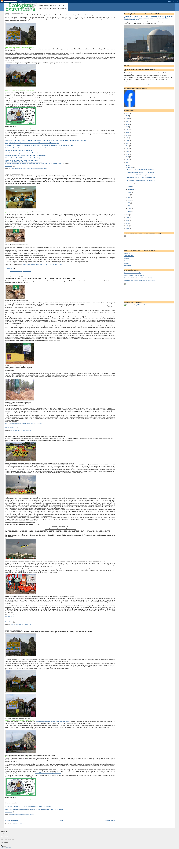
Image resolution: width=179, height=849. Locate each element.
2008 (127, 162)
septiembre (131, 189)
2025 (127, 116)
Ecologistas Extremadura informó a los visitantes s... (141, 180)
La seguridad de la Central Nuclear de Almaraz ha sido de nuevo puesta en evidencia (35, 436)
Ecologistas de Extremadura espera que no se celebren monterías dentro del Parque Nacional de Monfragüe (33, 147)
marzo (129, 205)
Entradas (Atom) (17, 823)
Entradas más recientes (11, 820)
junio (129, 197)
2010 (127, 157)
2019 (127, 132)
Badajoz (126, 263)
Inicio (61, 820)
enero (129, 211)
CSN (30, 624)
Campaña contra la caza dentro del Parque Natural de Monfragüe (25, 155)
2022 (127, 124)
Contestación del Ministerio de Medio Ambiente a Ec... (142, 169)
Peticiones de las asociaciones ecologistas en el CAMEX (22, 160)
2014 (127, 146)
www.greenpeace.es (11, 616)
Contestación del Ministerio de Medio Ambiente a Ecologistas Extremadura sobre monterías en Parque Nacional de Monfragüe (49, 15)
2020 (127, 129)
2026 (127, 113)
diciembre (130, 167)
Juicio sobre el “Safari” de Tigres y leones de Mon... (141, 175)
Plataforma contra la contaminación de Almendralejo (138, 277)
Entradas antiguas (110, 820)
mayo (129, 200)
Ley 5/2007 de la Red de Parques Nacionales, (48, 773)
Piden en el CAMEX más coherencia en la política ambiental (23, 162)
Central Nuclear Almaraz (15, 624)
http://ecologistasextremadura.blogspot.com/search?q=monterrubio (42, 264)
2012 (127, 151)
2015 (127, 143)
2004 (127, 220)
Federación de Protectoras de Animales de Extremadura (139, 280)
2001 (127, 228)
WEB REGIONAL (129, 256)
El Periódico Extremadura (55, 163)
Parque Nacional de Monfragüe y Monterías (18, 150)
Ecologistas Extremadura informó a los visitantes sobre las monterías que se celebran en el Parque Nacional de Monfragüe (48, 632)
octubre (130, 186)
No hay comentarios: (10, 427)
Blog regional (127, 253)
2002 (127, 225)
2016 (127, 140)
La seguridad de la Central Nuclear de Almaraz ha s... (141, 177)
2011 (127, 154)
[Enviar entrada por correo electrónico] (14, 166)
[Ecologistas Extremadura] (129, 106)
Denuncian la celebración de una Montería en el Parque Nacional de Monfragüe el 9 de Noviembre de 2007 (39, 145)
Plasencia (127, 260)
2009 (127, 159)
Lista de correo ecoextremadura (132, 273)
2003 (127, 223)
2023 (127, 121)
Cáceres (126, 258)
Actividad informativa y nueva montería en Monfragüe (22, 153)
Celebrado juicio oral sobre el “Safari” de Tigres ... (140, 172)
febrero (130, 208)
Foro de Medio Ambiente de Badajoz (134, 275)
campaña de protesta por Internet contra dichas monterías (53, 721)
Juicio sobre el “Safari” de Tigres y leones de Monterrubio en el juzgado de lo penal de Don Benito (40, 278)
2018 (127, 135)
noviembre (131, 184)
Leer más (148, 84)
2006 (127, 215)
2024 (127, 118)
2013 (127, 148)
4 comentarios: (8, 166)
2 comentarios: (8, 268)
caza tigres (19, 271)
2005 (127, 217)
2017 (127, 137)
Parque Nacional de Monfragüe (40, 168)
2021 (127, 127)
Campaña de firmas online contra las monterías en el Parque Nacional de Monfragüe (32, 143)
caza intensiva (13, 271)
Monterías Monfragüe (28, 168)
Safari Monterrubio (27, 271)
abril (129, 203)
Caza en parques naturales (16, 168)
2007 (127, 165)
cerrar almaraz (25, 624)
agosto (130, 192)
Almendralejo (127, 265)
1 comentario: (8, 812)
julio (129, 194)
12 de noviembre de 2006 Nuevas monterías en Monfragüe (23, 158)
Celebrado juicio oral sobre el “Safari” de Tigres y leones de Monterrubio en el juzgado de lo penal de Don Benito (45, 176)
